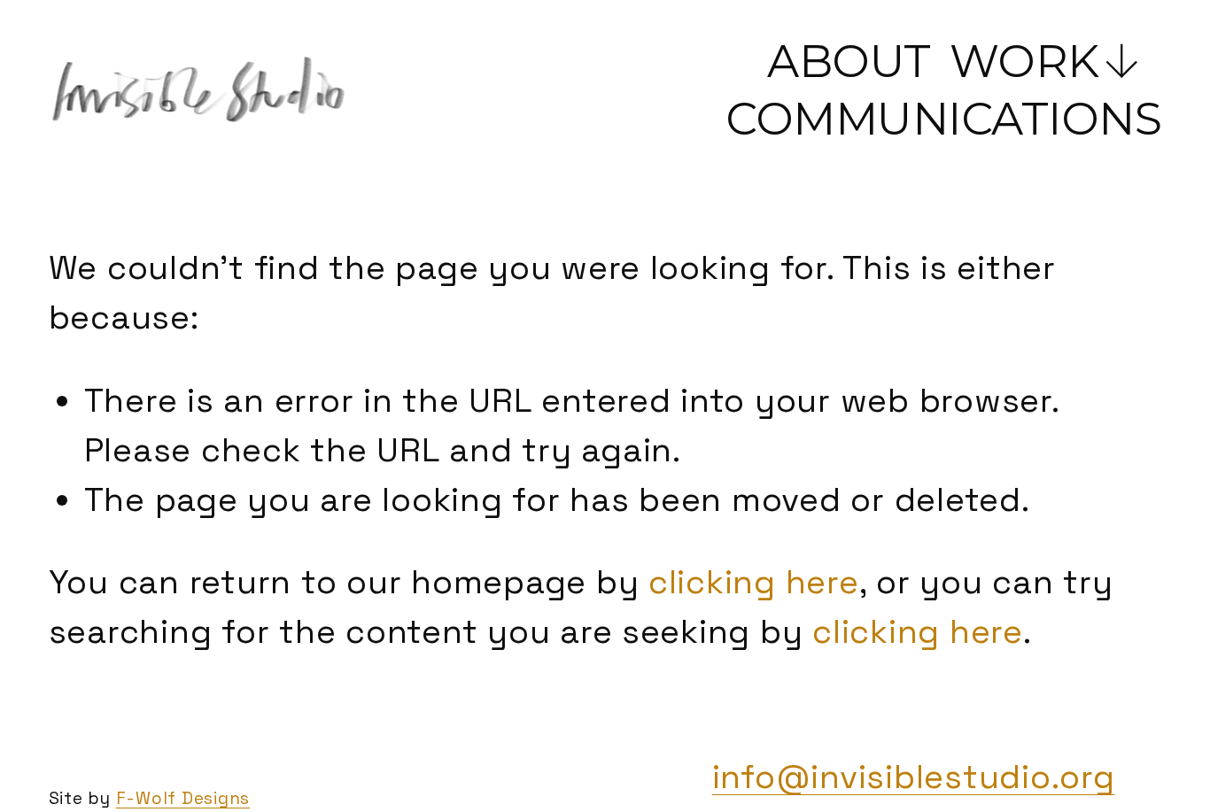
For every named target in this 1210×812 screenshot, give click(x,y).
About (848, 61)
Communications (943, 118)
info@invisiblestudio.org (913, 776)
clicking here (753, 582)
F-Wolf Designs (183, 798)
